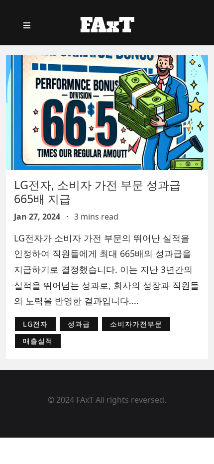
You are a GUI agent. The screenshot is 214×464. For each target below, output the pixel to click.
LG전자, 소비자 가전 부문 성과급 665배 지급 (97, 192)
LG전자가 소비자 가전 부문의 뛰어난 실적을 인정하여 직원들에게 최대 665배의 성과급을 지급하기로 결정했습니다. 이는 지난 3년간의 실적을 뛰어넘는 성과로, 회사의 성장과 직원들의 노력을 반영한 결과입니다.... (106, 269)
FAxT (107, 25)
